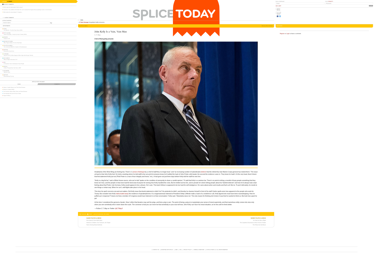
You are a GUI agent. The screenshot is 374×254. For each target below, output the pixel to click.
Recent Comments (9, 4)
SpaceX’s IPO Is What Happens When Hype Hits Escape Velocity (18, 55)
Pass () (329, 1)
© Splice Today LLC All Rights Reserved (217, 249)
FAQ (181, 249)
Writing (6, 49)
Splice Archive (7, 20)
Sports (6, 37)
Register (282, 33)
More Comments (9, 17)
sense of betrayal (139, 172)
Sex (5, 62)
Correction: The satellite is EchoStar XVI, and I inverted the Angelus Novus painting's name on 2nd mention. (27, 9)
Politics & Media (8, 45)
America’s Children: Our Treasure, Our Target (98, 222)
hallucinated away (122, 193)
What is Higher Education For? (10, 59)
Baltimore (6, 70)
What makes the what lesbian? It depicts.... (13, 12)
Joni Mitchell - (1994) (13, 30)
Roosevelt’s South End (9, 51)
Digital (5, 66)
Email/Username (280, 1)
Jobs (176, 249)
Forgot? (330, 1)
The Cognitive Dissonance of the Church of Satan (253, 222)
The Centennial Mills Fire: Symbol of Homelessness (15, 46)
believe (203, 172)
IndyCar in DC (7, 38)
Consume (6, 54)
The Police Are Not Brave (259, 225)
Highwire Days (7, 72)
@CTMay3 (119, 208)
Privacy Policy (188, 249)
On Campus (7, 58)
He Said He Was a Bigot (259, 220)
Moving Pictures (8, 41)
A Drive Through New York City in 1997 (12, 67)
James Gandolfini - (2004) (15, 34)
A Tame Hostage (83, 22)
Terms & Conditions (199, 249)
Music (5, 28)
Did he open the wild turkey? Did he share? (13, 7)
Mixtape (6, 75)
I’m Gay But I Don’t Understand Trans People (14, 63)
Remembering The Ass (9, 76)
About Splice (278, 9)
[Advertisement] (364, 15)
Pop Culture (7, 33)
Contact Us (156, 249)
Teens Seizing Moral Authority (94, 225)
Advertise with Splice (167, 249)
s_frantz (9, 1)
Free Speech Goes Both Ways (94, 220)
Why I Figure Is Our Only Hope (13, 42)
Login (287, 33)
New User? (278, 6)
